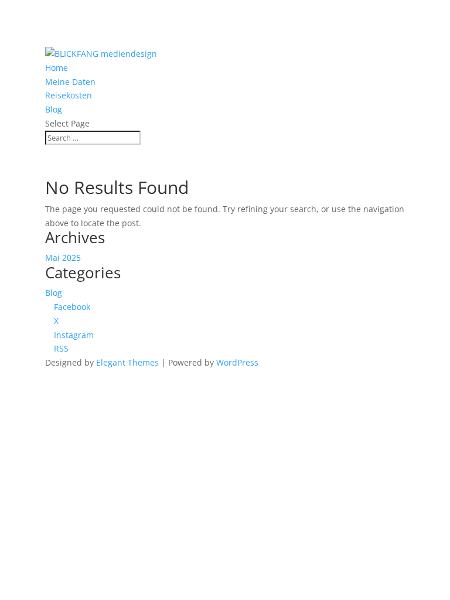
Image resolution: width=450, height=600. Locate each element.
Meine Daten (70, 81)
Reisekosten (68, 95)
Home (56, 67)
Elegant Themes (127, 362)
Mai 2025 (63, 257)
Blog (53, 109)
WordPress (237, 362)
